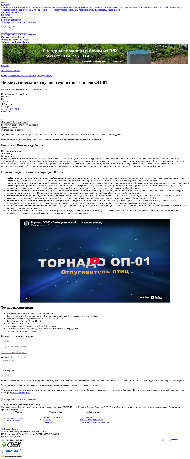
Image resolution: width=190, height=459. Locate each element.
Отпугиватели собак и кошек (152, 7)
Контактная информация (91, 419)
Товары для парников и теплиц (82, 10)
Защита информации (78, 7)
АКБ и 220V (7, 109)
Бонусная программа (11, 20)
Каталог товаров (14, 418)
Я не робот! (9, 370)
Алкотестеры (7, 7)
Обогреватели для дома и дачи (103, 7)
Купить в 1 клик (20, 122)
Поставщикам (86, 417)
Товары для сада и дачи (109, 10)
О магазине (6, 17)
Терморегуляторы (58, 10)
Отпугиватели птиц (128, 7)
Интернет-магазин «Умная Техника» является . (51, 139)
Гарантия (5, 15)
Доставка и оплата (10, 12)
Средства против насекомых (14, 10)
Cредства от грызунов (39, 10)
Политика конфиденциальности (95, 422)
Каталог (5, 5)
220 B (16, 109)
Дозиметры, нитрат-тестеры (27, 7)
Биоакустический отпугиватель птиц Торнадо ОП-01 (26, 75)
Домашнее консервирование (54, 7)
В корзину (6, 122)
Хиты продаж (13, 420)
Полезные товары (174, 7)
